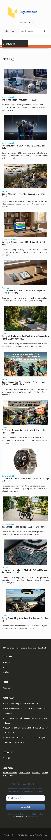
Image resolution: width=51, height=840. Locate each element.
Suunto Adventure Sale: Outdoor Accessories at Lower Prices (23, 195)
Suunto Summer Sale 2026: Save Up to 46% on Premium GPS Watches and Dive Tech (24, 383)
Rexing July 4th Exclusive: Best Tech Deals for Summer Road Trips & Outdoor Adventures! (25, 337)
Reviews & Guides (8, 97)
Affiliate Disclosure (10, 773)
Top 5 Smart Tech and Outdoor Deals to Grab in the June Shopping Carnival (24, 431)
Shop (7, 667)
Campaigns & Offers (9, 240)
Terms (11, 775)
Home (7, 662)
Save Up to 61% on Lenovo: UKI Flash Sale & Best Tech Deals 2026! (23, 243)
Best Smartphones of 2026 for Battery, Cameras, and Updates (23, 146)
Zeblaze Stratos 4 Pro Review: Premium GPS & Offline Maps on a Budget (25, 479)
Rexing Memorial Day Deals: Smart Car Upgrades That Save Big (25, 619)
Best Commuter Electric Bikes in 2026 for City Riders (23, 526)
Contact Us (7, 758)
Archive (4, 191)
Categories (10, 44)
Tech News (6, 288)
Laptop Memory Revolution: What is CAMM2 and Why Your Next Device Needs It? (24, 571)
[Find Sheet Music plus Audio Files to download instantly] (24, 648)
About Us (6, 688)
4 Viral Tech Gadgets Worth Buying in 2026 (19, 99)
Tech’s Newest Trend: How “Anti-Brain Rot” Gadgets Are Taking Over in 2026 (24, 291)
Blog (7, 672)
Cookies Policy (24, 773)
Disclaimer (36, 773)
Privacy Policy (21, 817)
